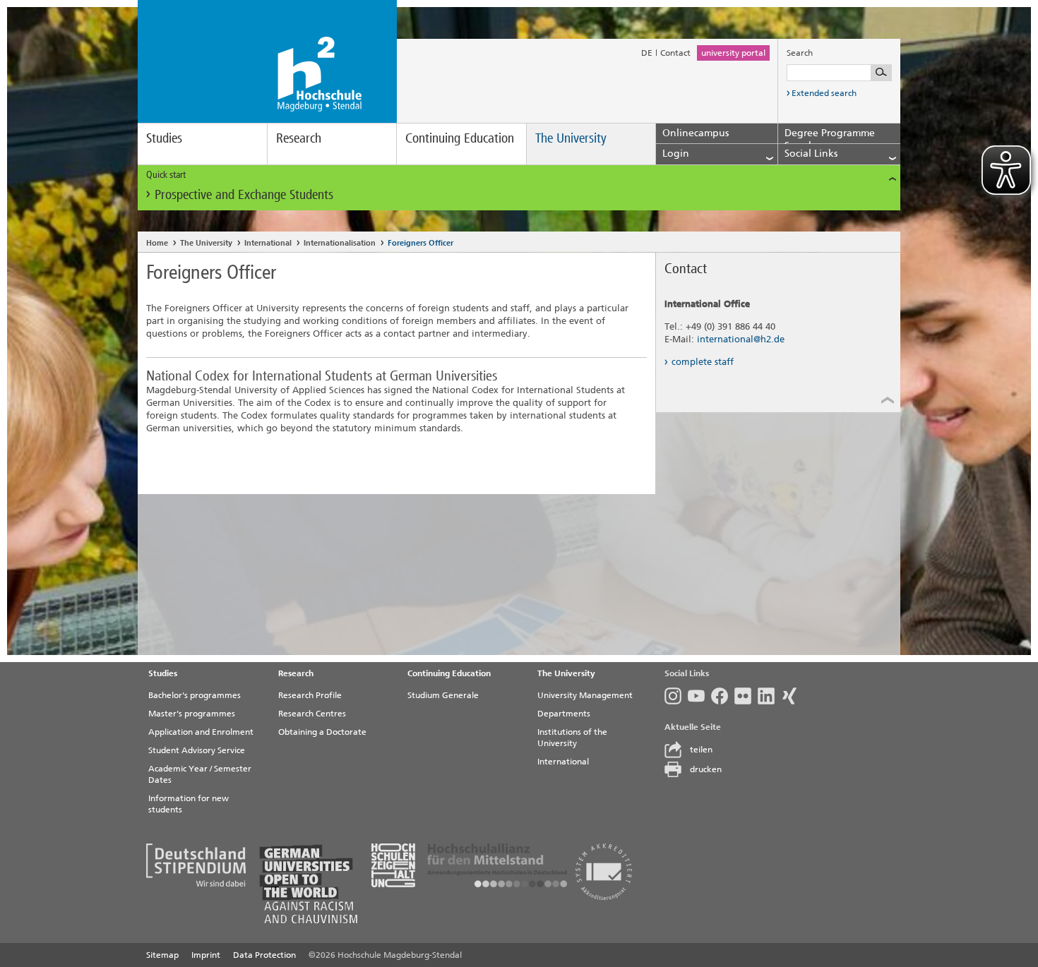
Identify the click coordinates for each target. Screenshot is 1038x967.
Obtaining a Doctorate (322, 732)
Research (298, 138)
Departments (563, 714)
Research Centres (312, 714)
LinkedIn (769, 695)
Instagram (676, 695)
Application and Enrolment (200, 732)
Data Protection (264, 955)
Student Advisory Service (196, 750)
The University (571, 138)
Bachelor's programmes (194, 695)
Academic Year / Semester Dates (199, 774)
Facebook (722, 695)
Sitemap (162, 955)
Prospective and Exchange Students (244, 194)
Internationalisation (340, 243)
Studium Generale (443, 695)
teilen (701, 750)
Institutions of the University (572, 737)
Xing (792, 695)
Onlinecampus (695, 133)
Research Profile (310, 695)
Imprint (205, 955)
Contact (675, 53)
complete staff (703, 361)
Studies (164, 138)
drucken (706, 769)
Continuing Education (459, 138)
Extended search (824, 93)
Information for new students (188, 804)
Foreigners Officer (420, 243)
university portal (733, 53)
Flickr (746, 695)
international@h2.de (741, 339)
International (268, 243)
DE (646, 53)
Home (157, 243)
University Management (585, 695)
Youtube (699, 695)
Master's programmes (191, 714)
